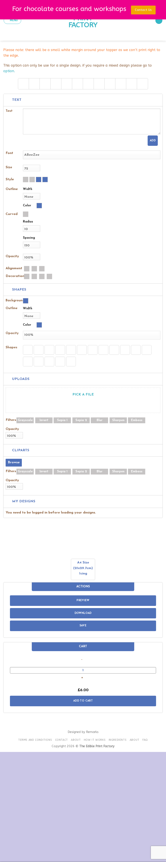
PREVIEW (83, 600)
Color (27, 205)
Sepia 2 (81, 420)
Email (16, 805)
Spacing (29, 238)
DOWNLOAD (83, 613)
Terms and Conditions (35, 739)
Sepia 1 (62, 420)
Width (27, 189)
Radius (28, 221)
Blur (99, 420)
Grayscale (25, 420)
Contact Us (143, 10)
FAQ (145, 739)
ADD (153, 140)
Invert (44, 420)
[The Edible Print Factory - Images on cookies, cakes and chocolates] (83, 20)
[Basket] (158, 20)
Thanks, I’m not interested (83, 855)
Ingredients (118, 739)
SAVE (83, 625)
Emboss (136, 420)
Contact (61, 739)
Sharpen (118, 420)
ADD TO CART (83, 701)
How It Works (94, 739)
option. (9, 71)
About (76, 739)
